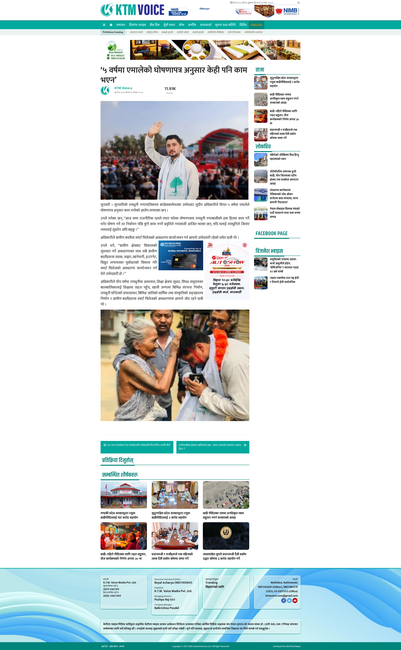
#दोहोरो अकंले (183, 32)
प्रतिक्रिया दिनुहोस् (117, 460)
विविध (243, 25)
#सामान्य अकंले (136, 32)
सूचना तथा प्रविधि (225, 25)
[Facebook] (283, 600)
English (256, 25)
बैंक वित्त (155, 25)
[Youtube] (295, 600)
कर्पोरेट (192, 25)
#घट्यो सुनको (198, 32)
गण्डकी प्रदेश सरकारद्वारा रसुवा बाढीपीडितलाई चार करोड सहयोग (119, 515)
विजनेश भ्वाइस (137, 25)
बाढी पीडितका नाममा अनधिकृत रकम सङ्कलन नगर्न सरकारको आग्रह (223, 515)
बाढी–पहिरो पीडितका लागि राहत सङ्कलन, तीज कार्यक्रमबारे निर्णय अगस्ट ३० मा (123, 556)
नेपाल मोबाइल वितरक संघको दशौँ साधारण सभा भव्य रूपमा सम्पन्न (285, 213)
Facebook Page (272, 233)
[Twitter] (289, 600)
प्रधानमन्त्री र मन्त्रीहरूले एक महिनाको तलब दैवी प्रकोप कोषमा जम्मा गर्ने (172, 556)
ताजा (260, 70)
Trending (212, 582)
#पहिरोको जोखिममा (216, 32)
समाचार (120, 25)
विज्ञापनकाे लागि (215, 587)
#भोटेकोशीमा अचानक (254, 32)
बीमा (181, 25)
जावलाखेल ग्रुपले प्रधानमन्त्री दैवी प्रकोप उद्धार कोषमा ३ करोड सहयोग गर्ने (224, 556)
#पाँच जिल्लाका (234, 32)
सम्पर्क (121, 646)
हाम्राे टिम (104, 646)
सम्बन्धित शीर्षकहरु (120, 475)
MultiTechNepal (293, 646)
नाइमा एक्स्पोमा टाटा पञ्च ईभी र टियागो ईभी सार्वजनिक (284, 280)
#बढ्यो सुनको (167, 32)
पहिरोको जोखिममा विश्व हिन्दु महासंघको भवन (284, 157)
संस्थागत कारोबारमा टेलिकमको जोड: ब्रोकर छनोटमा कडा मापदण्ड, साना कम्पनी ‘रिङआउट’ (284, 196)
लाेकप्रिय (263, 146)
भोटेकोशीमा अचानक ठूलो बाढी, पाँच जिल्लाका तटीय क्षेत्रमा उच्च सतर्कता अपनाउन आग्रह (284, 177)
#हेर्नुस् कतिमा (152, 32)
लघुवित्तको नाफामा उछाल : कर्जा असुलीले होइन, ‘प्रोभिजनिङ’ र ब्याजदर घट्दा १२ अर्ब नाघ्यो (284, 265)
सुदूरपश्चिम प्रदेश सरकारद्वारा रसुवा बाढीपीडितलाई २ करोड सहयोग (171, 515)
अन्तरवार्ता (205, 25)
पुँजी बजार (169, 25)
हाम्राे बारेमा (113, 646)
